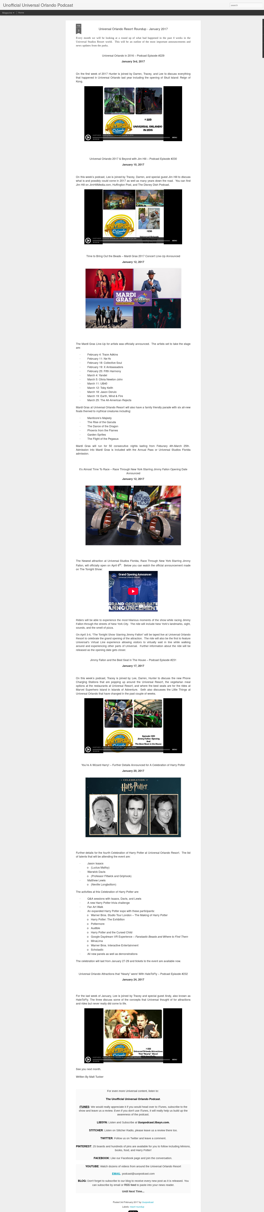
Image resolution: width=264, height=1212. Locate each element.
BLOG (82, 1181)
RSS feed (130, 1185)
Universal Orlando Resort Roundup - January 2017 (133, 29)
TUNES (84, 1107)
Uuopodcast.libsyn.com (153, 1122)
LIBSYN (102, 1122)
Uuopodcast (148, 1202)
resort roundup (137, 1206)
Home (21, 12)
